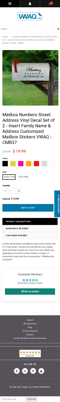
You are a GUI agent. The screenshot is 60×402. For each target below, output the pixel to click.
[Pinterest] (33, 371)
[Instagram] (25, 371)
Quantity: (6, 186)
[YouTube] (41, 371)
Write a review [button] (30, 291)
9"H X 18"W (23, 177)
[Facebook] (17, 371)
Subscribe (31, 399)
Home (5, 37)
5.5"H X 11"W (9, 177)
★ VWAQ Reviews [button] (58, 204)
